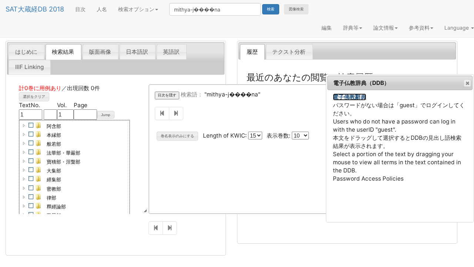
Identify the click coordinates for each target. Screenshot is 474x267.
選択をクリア (34, 97)
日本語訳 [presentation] (137, 51)
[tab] (26, 51)
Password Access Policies (368, 178)
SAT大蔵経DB (26, 9)
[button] (24, 125)
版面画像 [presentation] (100, 51)
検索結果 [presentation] (63, 51)
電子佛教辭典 (349, 96)
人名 (102, 9)
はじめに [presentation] (26, 51)
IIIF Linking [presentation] (29, 66)
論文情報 (383, 27)
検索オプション (136, 9)
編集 (326, 27)
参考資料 (419, 27)
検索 (270, 9)
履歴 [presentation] (252, 51)
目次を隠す (167, 95)
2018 (56, 9)
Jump (105, 115)
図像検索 (296, 9)
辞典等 (350, 27)
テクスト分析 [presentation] (289, 51)
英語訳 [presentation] (171, 51)
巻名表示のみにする (177, 136)
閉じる (467, 83)
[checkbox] (31, 125)
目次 (80, 9)
